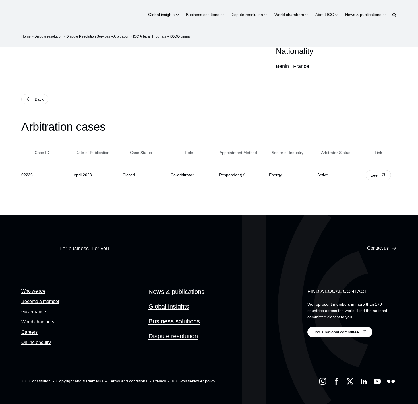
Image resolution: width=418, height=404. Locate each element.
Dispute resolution (48, 36)
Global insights (168, 306)
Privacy (159, 381)
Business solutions (174, 321)
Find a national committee (335, 332)
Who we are (33, 291)
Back (39, 99)
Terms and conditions (128, 381)
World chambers (37, 321)
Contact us (378, 248)
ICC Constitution (36, 381)
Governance (33, 311)
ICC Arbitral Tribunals (149, 36)
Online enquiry (36, 342)
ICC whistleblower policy (193, 381)
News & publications (176, 291)
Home (26, 36)
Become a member (40, 301)
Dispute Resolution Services (88, 36)
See (374, 175)
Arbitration (121, 36)
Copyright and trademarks (79, 381)
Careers (29, 332)
